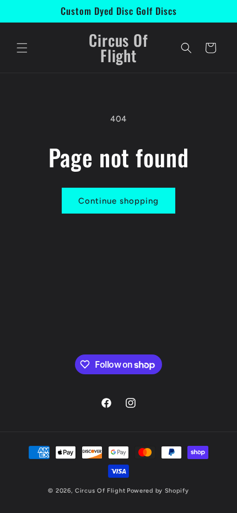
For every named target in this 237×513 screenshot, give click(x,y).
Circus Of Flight (100, 490)
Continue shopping (118, 201)
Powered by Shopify (158, 490)
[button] (22, 48)
